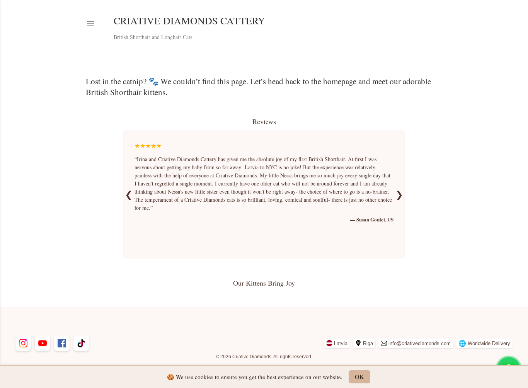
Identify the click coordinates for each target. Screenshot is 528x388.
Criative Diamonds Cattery (189, 20)
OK (359, 377)
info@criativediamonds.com (419, 343)
